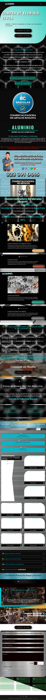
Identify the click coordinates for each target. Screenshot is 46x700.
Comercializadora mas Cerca (23, 78)
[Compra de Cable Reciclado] (34, 538)
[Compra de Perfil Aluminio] (11, 523)
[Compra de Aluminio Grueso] (11, 508)
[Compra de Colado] (34, 491)
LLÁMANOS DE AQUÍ (23, 30)
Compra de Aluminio (38, 302)
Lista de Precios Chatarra (35, 408)
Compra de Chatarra (38, 318)
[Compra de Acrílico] (11, 538)
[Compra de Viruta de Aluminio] (34, 508)
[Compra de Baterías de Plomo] (34, 476)
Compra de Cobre (38, 266)
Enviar (41, 663)
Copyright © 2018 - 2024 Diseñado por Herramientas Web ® (20, 698)
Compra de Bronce (38, 250)
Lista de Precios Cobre (11, 408)
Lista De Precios (23, 83)
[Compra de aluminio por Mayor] (34, 461)
